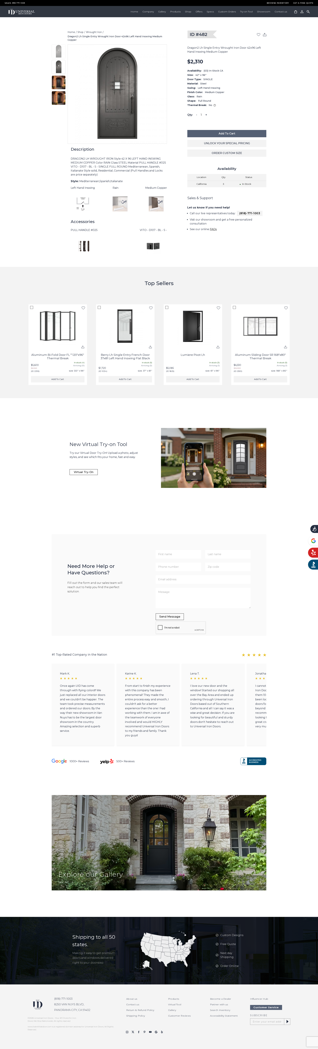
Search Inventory (220, 1010)
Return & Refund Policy (140, 1010)
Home (134, 11)
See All (63, 882)
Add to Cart (227, 133)
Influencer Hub (259, 998)
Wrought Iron (94, 32)
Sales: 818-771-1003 (15, 3)
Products (175, 11)
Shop (188, 11)
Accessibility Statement (224, 1015)
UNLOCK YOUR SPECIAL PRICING (227, 143)
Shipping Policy (135, 1015)
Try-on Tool (246, 11)
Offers (199, 11)
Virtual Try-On (84, 472)
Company (148, 11)
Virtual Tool (174, 1004)
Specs (210, 11)
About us (131, 998)
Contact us (281, 11)
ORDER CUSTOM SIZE (227, 153)
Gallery (162, 11)
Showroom (263, 11)
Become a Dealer (220, 998)
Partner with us (219, 1004)
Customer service (266, 1007)
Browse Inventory (278, 3)
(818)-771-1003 (249, 213)
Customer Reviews (179, 1015)
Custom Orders (227, 11)
